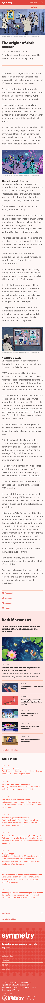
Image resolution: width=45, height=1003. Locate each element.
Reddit (7, 608)
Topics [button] (33, 6)
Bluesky (8, 598)
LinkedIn (7, 603)
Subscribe (7, 955)
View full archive (9, 919)
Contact (6, 960)
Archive (6, 969)
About (5, 964)
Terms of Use (7, 993)
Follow (33, 2)
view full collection (10, 750)
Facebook (8, 593)
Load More (6, 913)
